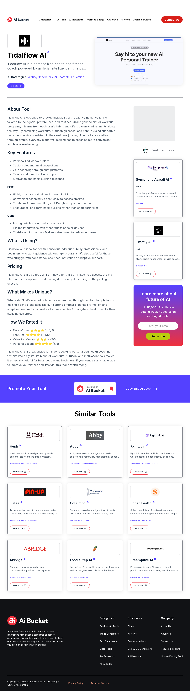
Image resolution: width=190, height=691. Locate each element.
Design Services (142, 19)
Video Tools (106, 648)
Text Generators (108, 641)
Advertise (112, 19)
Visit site (14, 86)
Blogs (131, 626)
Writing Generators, (41, 77)
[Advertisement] (95, 6)
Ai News (125, 19)
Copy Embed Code (138, 388)
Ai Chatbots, (62, 77)
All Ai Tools (106, 663)
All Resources (135, 656)
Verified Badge (95, 19)
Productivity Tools (109, 626)
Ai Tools (61, 19)
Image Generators (109, 633)
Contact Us (172, 19)
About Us (166, 626)
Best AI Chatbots (137, 641)
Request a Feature (170, 648)
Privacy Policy (75, 683)
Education (77, 77)
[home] (18, 19)
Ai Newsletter (76, 19)
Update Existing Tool (172, 656)
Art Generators (108, 656)
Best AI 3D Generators (140, 648)
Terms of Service (100, 683)
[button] (46, 19)
